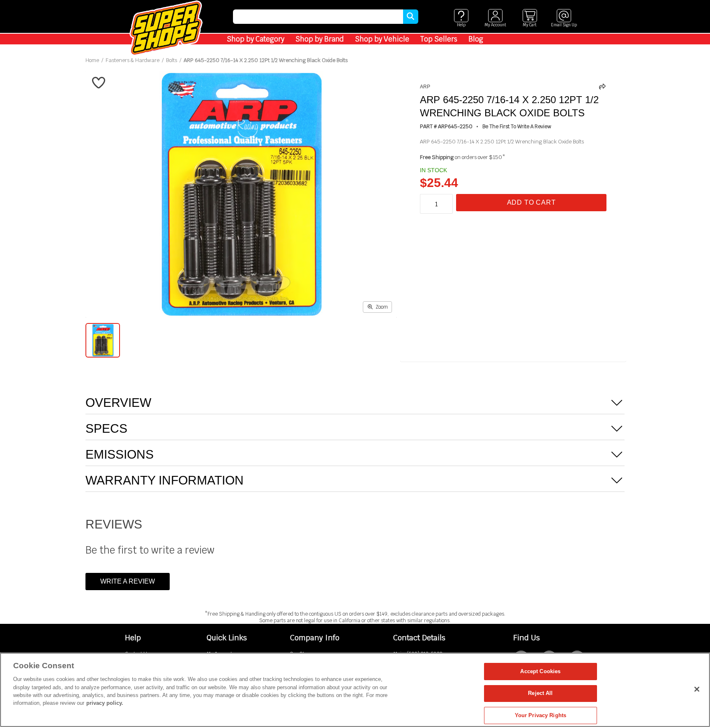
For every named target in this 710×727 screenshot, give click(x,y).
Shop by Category (255, 39)
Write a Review (127, 581)
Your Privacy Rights (540, 715)
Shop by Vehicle (382, 39)
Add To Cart (531, 202)
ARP (425, 87)
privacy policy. (104, 703)
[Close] (697, 689)
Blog (475, 39)
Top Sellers (438, 39)
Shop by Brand (319, 39)
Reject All (540, 693)
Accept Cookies (540, 671)
